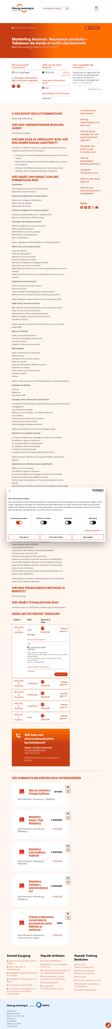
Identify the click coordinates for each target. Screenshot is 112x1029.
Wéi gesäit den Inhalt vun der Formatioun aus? (88, 149)
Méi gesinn (93, 89)
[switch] (44, 522)
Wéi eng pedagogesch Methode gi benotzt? (90, 161)
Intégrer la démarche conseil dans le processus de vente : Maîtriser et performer (41, 923)
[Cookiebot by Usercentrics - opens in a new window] (94, 490)
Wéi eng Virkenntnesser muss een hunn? (89, 122)
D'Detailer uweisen (92, 530)
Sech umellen (61, 674)
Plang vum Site (12, 1026)
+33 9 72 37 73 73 (31, 753)
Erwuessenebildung (51, 961)
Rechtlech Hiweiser (13, 1013)
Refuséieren (24, 537)
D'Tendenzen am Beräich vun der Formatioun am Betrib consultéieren (21, 991)
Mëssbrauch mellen (14, 1024)
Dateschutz (11, 1018)
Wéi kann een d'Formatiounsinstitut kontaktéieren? (90, 191)
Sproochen (81, 977)
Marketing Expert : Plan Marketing (36, 820)
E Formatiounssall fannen (20, 985)
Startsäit (17, 28)
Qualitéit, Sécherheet (86, 990)
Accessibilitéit (12, 1021)
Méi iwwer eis (12, 1011)
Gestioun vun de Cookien (16, 1016)
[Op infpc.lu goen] (28, 1007)
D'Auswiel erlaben (56, 537)
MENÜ (96, 10)
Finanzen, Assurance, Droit (88, 980)
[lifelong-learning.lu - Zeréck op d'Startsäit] (23, 9)
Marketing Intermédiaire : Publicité (37, 852)
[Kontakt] (108, 1027)
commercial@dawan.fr (35, 750)
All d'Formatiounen (28, 28)
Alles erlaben (88, 537)
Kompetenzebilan (50, 983)
